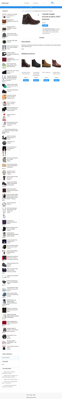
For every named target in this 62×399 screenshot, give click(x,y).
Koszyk (30, 394)
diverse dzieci (46, 31)
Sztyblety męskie (28, 11)
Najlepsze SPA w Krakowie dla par (10, 379)
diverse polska (52, 31)
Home (23, 11)
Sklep (34, 394)
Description (41, 37)
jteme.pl (5, 3)
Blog (28, 394)
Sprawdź (45, 25)
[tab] (42, 37)
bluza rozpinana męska (53, 30)
